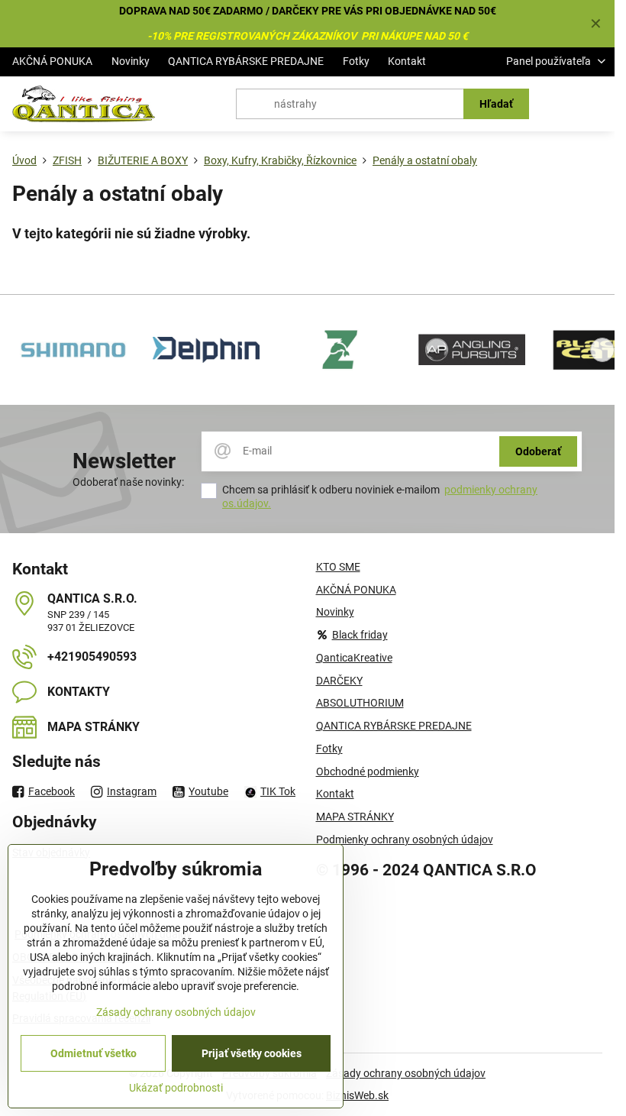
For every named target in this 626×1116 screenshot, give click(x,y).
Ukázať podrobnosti (176, 1088)
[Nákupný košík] (559, 104)
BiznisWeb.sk (357, 1095)
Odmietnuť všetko (93, 1053)
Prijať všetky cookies (252, 1053)
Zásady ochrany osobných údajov (406, 1073)
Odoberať (538, 451)
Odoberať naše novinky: (128, 482)
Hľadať (496, 104)
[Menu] (596, 104)
